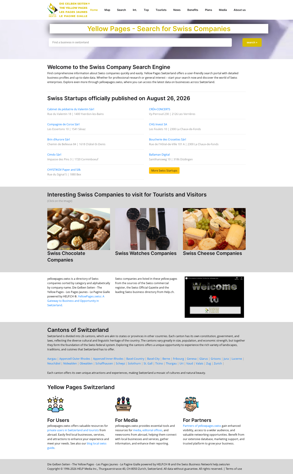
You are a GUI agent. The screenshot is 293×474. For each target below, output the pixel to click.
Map (107, 10)
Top (146, 10)
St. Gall (148, 363)
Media (223, 10)
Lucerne (237, 359)
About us (240, 10)
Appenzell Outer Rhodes (74, 359)
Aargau (51, 359)
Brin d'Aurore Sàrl (58, 139)
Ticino (159, 363)
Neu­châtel (53, 363)
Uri (181, 363)
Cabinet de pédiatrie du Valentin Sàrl (70, 109)
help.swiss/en (221, 464)
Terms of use (234, 469)
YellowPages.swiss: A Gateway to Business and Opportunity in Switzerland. (75, 300)
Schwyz (120, 363)
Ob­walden (86, 363)
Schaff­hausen (104, 363)
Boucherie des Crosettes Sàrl (167, 139)
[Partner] (191, 404)
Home (94, 10)
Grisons (216, 359)
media (137, 430)
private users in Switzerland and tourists (73, 430)
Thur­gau (171, 363)
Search (121, 10)
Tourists (161, 10)
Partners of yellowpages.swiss (202, 426)
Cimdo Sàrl (54, 154)
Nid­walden (70, 363)
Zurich (218, 363)
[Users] (55, 404)
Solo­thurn (134, 363)
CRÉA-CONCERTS (159, 109)
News (177, 10)
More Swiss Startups (164, 170)
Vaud (189, 363)
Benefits (192, 10)
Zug (208, 363)
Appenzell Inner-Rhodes (108, 359)
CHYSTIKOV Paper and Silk (64, 170)
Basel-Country (135, 359)
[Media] (123, 404)
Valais (199, 363)
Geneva (192, 359)
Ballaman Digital (159, 154)
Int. (135, 10)
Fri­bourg (178, 359)
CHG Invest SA (158, 124)
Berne (166, 359)
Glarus (203, 359)
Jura (226, 359)
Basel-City (153, 359)
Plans (208, 10)
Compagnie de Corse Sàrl (63, 124)
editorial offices (152, 430)
